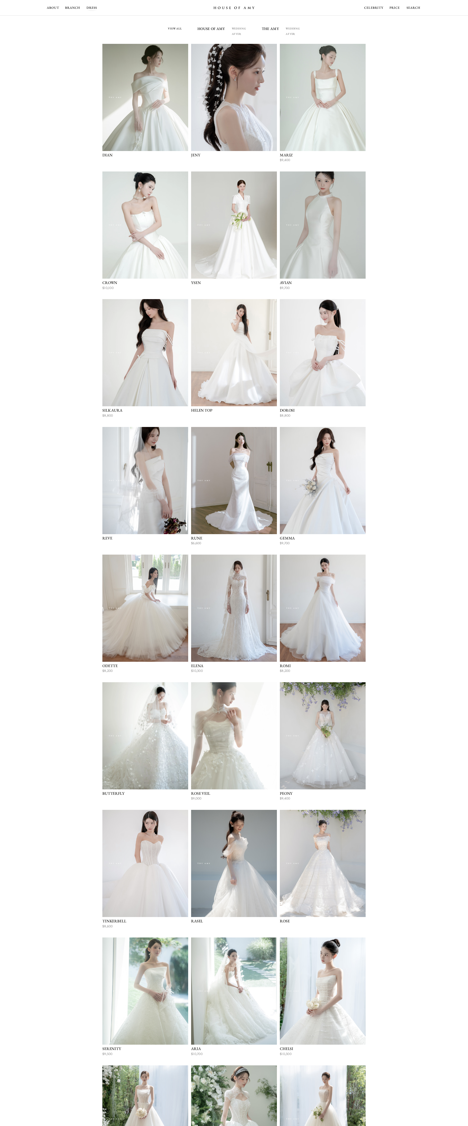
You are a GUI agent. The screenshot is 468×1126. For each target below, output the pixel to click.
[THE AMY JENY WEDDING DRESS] (234, 97)
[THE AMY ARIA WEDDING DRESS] (234, 991)
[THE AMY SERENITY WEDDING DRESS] (145, 991)
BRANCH (72, 8)
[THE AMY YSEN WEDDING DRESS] (234, 225)
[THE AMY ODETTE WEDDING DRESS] (145, 608)
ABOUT (53, 8)
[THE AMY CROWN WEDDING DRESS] (145, 225)
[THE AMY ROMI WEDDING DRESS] (323, 608)
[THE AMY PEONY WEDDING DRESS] (323, 735)
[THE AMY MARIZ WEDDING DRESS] (323, 97)
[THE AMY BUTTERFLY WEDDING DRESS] (145, 735)
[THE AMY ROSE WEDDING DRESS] (323, 863)
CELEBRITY (373, 8)
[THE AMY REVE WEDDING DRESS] (145, 480)
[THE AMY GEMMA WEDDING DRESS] (323, 480)
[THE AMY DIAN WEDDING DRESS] (145, 97)
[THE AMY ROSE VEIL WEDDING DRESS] (234, 735)
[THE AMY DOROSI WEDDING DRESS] (323, 352)
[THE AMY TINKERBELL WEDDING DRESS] (145, 863)
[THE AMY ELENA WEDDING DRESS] (234, 608)
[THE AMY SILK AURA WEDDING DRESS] (145, 352)
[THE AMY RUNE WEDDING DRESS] (234, 480)
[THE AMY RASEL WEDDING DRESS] (234, 863)
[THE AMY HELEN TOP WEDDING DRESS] (234, 352)
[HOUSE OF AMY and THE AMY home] (234, 8)
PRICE (395, 8)
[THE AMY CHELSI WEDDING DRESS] (323, 991)
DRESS (92, 8)
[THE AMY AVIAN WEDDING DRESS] (323, 225)
